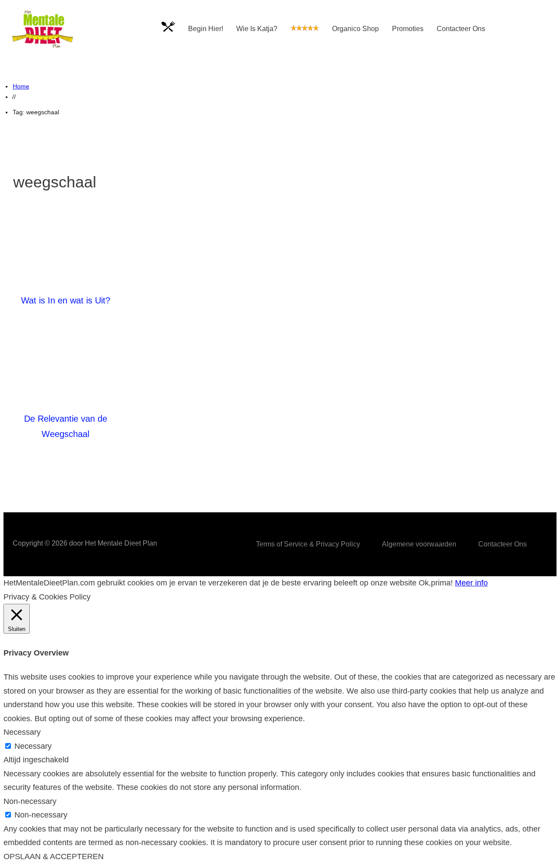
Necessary (33, 746)
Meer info (471, 582)
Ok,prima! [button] (436, 582)
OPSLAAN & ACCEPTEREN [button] (54, 856)
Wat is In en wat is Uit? (65, 300)
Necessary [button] (22, 732)
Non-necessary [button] (30, 801)
